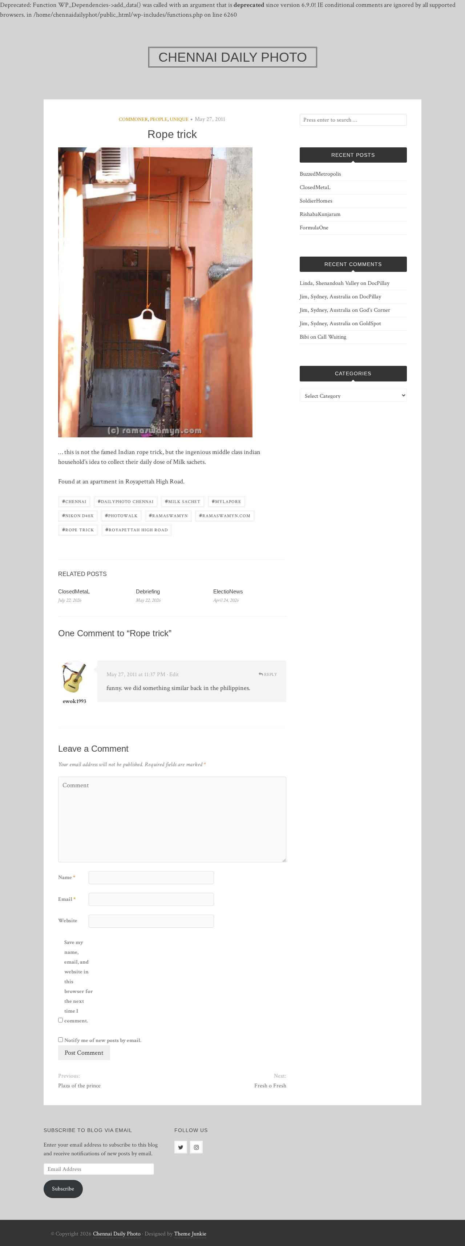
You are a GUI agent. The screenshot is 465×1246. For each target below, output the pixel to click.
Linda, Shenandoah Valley (329, 283)
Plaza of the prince (79, 1086)
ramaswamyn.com (225, 515)
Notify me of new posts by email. (102, 1040)
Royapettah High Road (136, 529)
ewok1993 (74, 701)
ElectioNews (228, 591)
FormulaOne (314, 228)
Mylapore (226, 501)
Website (67, 920)
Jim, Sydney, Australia (325, 297)
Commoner (133, 119)
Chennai (74, 501)
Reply (270, 674)
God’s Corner (374, 310)
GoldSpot (370, 323)
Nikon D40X (78, 515)
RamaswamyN (168, 515)
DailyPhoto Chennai (126, 501)
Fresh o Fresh (270, 1086)
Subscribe (63, 1189)
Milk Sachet (183, 501)
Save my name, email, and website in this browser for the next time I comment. (78, 981)
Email (67, 899)
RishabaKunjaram (320, 214)
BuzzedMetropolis (320, 174)
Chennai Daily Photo (117, 1234)
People (158, 119)
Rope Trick (78, 529)
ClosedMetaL (74, 591)
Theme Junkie (190, 1234)
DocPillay (378, 283)
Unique (179, 119)
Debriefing (148, 591)
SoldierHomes (316, 201)
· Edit (173, 674)
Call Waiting (332, 337)
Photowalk (121, 515)
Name (66, 877)
